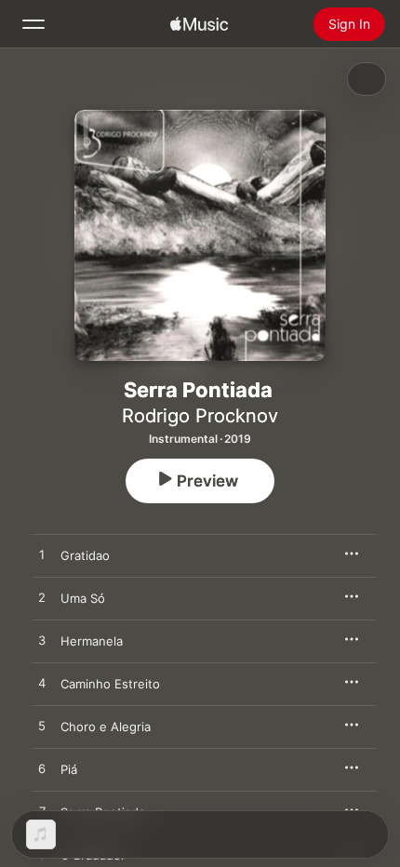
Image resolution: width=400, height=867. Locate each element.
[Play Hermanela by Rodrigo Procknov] (41, 641)
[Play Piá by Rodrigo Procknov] (41, 769)
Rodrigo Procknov (200, 416)
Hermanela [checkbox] (91, 641)
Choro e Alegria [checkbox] (105, 726)
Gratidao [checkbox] (85, 555)
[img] (199, 24)
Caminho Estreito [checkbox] (110, 683)
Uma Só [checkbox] (82, 598)
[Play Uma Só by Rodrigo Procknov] (41, 598)
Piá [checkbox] (68, 769)
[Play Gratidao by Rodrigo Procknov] (41, 555)
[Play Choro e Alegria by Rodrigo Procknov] (41, 726)
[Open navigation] (33, 24)
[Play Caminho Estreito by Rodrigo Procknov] (41, 683)
